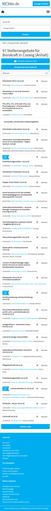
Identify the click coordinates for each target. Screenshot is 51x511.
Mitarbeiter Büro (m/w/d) (13, 81)
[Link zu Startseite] (11, 3)
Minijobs (5, 458)
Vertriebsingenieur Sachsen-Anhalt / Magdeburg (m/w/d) (17, 223)
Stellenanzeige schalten (11, 468)
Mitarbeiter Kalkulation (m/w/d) (15, 129)
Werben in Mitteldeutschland (13, 474)
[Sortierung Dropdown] (47, 73)
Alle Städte (6, 445)
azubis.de (5, 497)
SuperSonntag (7, 491)
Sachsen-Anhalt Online (10, 494)
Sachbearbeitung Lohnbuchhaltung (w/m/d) (17, 298)
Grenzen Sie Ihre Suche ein (25, 67)
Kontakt (5, 476)
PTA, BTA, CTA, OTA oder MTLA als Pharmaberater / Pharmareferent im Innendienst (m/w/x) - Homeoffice (16, 107)
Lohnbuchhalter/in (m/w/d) (22, 388)
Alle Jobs (5, 443)
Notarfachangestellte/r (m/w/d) (15, 161)
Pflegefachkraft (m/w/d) (12, 365)
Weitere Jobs (25, 426)
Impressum (24, 508)
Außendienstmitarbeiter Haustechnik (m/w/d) (17, 351)
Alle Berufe (6, 448)
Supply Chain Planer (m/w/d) (14, 182)
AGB (5, 508)
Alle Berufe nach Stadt (10, 450)
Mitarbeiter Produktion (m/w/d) (15, 171)
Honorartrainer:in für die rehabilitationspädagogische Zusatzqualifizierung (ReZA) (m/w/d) (17, 194)
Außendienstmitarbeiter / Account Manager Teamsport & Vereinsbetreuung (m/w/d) (16, 209)
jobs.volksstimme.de (10, 499)
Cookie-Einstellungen (39, 508)
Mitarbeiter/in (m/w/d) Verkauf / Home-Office (16, 92)
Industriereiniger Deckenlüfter (15, 337)
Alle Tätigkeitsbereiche (10, 453)
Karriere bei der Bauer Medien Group (15, 502)
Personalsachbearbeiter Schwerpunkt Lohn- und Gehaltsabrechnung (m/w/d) (16, 311)
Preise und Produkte (10, 471)
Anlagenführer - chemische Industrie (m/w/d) (16, 325)
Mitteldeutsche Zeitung (11, 486)
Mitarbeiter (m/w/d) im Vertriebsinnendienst (12, 278)
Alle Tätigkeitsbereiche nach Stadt (14, 456)
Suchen (25, 34)
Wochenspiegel (8, 489)
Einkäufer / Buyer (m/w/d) (13, 403)
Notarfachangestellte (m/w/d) (15, 378)
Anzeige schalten (41, 3)
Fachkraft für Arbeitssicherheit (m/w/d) (15, 248)
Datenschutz (13, 508)
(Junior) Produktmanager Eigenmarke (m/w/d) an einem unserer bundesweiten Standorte (16, 264)
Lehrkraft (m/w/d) (10, 416)
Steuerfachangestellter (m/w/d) (15, 237)
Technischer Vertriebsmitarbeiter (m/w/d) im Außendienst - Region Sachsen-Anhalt (16, 141)
